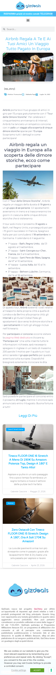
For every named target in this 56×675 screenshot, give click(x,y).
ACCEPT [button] (37, 670)
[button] (28, 20)
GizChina (38, 609)
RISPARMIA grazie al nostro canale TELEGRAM (28, 14)
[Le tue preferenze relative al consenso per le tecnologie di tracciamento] (51, 670)
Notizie (10, 94)
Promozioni (18, 94)
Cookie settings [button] (18, 670)
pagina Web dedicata (17, 337)
